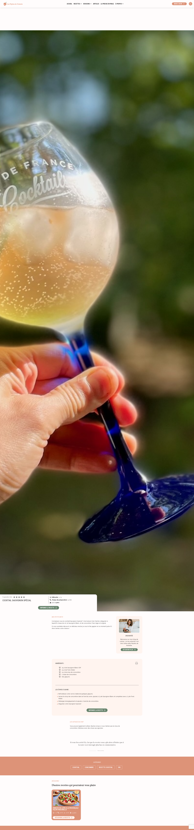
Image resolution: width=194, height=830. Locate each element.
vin (119, 767)
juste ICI (109, 626)
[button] (78, 3)
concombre (89, 767)
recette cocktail (106, 767)
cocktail (76, 767)
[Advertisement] (97, 19)
